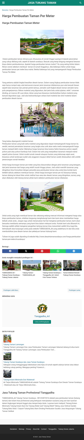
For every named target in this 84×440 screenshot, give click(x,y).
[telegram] (74, 251)
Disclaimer (13, 429)
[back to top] (79, 435)
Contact (44, 429)
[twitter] (26, 251)
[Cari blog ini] (80, 3)
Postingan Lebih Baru (11, 290)
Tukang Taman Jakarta (66, 429)
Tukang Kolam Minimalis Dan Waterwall (18, 380)
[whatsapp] (58, 251)
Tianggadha (52, 429)
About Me (36, 429)
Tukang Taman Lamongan (13, 344)
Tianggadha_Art (42, 316)
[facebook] (10, 251)
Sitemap (21, 429)
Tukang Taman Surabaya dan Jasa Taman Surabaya (23, 362)
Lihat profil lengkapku (42, 322)
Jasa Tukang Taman (42, 2)
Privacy (28, 429)
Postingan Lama (74, 290)
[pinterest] (42, 251)
